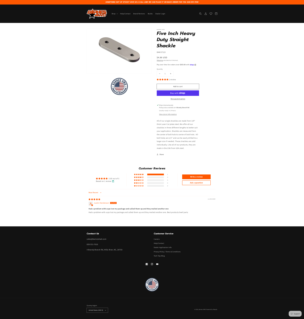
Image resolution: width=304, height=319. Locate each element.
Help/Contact (159, 243)
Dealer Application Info (163, 247)
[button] (114, 13)
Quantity (160, 69)
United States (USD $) (96, 310)
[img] (94, 199)
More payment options (178, 99)
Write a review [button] (196, 177)
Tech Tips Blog (159, 256)
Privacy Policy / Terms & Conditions (167, 252)
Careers (157, 239)
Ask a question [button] (196, 182)
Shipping (160, 60)
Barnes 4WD (202, 309)
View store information (168, 114)
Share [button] (161, 154)
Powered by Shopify (211, 309)
